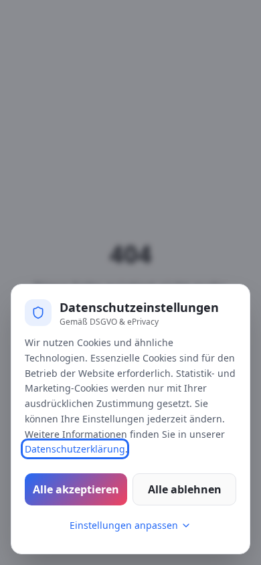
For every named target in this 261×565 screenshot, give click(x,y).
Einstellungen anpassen (124, 525)
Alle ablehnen (185, 489)
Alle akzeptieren (76, 489)
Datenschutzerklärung (75, 448)
